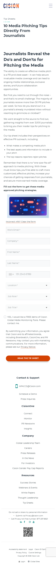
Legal (31, 549)
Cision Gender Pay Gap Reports (28, 468)
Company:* (12, 241)
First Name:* (13, 252)
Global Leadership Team (28, 443)
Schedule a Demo (28, 394)
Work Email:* (13, 230)
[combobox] (10, 274)
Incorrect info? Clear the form (21, 222)
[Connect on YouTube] (33, 522)
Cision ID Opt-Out (41, 549)
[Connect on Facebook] (24, 522)
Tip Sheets (28, 503)
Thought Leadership (28, 498)
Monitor (28, 419)
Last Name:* (13, 263)
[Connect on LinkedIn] (21, 522)
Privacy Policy (21, 552)
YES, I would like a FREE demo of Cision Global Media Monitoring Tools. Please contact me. (27, 320)
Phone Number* (15, 274)
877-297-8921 (42, 519)
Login (23, 561)
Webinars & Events (28, 488)
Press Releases (28, 453)
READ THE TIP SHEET (28, 358)
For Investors (28, 463)
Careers (28, 448)
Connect (28, 414)
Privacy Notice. (28, 347)
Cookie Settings (35, 552)
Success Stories (28, 483)
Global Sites (35, 561)
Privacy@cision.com (34, 516)
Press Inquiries (28, 399)
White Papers (28, 493)
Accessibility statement (18, 549)
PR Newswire (28, 424)
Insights (28, 429)
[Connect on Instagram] (30, 522)
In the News (28, 458)
